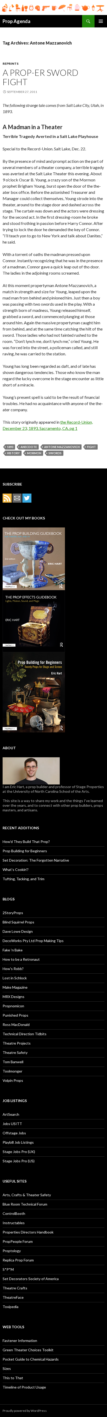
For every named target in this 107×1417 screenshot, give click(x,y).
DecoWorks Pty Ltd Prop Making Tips (33, 940)
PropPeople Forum (18, 1241)
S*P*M (8, 1269)
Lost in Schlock (15, 978)
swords (55, 453)
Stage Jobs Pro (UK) (19, 1151)
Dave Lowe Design (18, 931)
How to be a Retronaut (21, 959)
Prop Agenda (16, 21)
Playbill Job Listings (18, 1142)
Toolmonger (12, 1071)
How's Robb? (13, 968)
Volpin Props (13, 1080)
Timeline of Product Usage (24, 1387)
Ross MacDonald (16, 1024)
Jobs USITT (12, 1123)
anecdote (29, 447)
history (13, 453)
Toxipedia (10, 1306)
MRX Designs (13, 996)
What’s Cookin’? (16, 869)
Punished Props (15, 1015)
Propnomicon (13, 1006)
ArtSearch (11, 1114)
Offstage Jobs (14, 1133)
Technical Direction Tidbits (24, 1034)
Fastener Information (20, 1340)
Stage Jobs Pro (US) (19, 1161)
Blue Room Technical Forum (25, 1204)
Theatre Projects (17, 1043)
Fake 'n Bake (13, 950)
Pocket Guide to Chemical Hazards (31, 1359)
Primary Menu (101, 21)
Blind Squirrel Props (18, 922)
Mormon (34, 453)
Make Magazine (15, 987)
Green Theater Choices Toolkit (28, 1350)
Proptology (12, 1251)
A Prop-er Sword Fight (40, 77)
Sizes (7, 1368)
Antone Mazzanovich (62, 447)
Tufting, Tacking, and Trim (23, 879)
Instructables (14, 1223)
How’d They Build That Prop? (26, 841)
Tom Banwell (13, 1062)
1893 (10, 447)
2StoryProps (13, 913)
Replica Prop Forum (18, 1260)
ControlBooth (14, 1213)
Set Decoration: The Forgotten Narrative (36, 860)
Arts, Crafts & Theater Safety (27, 1195)
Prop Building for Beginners (25, 851)
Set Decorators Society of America (31, 1278)
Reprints (10, 63)
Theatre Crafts (15, 1288)
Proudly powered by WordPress (25, 1411)
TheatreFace (13, 1297)
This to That (13, 1378)
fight (91, 447)
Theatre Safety (15, 1052)
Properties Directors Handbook (28, 1232)
